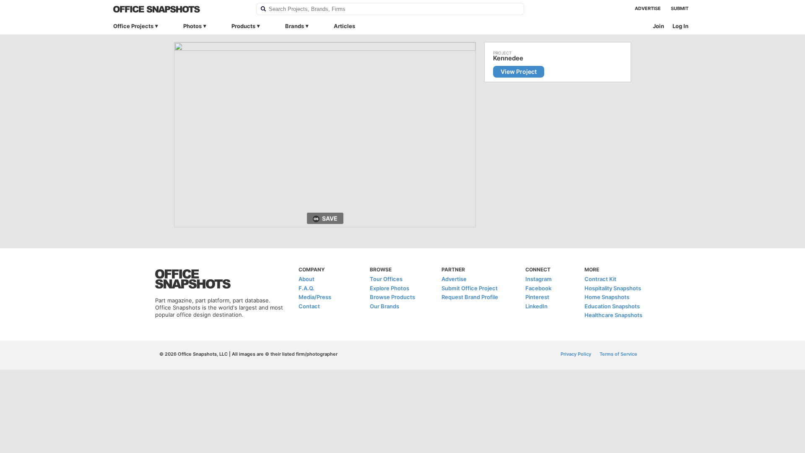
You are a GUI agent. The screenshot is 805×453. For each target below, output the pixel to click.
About (306, 279)
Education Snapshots (612, 306)
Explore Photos (389, 288)
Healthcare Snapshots (613, 315)
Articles (344, 26)
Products (243, 26)
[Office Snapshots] (179, 9)
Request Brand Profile (469, 297)
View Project (519, 71)
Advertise (648, 8)
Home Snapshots (606, 297)
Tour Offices (386, 279)
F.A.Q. (306, 288)
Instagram (538, 279)
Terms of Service (618, 354)
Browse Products (392, 297)
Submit (679, 8)
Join (658, 26)
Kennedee (508, 58)
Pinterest (537, 297)
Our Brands (384, 306)
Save (330, 218)
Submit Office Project (469, 288)
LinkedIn (536, 306)
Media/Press (315, 297)
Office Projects (133, 26)
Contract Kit (600, 279)
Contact (309, 306)
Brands (294, 26)
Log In (680, 26)
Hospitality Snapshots (612, 288)
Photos (192, 26)
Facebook (538, 288)
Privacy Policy (576, 354)
